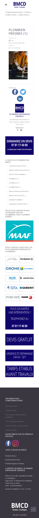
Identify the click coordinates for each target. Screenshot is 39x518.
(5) (17, 174)
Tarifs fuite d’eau (10, 410)
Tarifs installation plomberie (14, 421)
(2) (18, 166)
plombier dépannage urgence (14, 12)
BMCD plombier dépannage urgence (17, 44)
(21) (14, 178)
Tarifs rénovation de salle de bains (16, 426)
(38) (14, 183)
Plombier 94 (27, 12)
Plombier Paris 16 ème (12, 460)
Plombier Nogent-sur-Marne (14, 463)
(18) (15, 187)
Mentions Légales (11, 430)
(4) (19, 170)
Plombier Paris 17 (10, 456)
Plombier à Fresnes (10, 15)
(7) (16, 200)
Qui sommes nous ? (11, 406)
